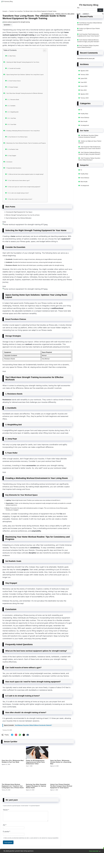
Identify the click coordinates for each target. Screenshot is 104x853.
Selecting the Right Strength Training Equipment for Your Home (23, 62)
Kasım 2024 (83, 86)
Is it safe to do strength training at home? (19, 193)
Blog (78, 14)
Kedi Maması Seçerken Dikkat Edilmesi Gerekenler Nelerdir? (33, 725)
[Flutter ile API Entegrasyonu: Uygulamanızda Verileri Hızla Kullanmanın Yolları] (37, 758)
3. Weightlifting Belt (13, 112)
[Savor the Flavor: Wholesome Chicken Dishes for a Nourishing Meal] (61, 758)
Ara (100, 10)
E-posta (6, 831)
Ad (4, 825)
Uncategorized (84, 125)
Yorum (6, 810)
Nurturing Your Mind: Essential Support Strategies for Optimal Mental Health (36, 786)
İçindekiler (7, 24)
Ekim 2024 (83, 90)
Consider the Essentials (14, 68)
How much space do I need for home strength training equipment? (24, 186)
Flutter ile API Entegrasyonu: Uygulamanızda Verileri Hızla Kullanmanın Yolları (35, 762)
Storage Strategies (13, 87)
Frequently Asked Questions (14, 168)
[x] (23, 734)
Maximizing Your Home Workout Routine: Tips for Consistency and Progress (26, 143)
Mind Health (83, 121)
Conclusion (9, 161)
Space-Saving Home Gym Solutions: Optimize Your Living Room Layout (25, 74)
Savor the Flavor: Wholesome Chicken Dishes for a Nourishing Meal (60, 762)
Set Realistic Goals (13, 149)
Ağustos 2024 (84, 94)
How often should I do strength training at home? (20, 199)
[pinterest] (16, 734)
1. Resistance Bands (14, 99)
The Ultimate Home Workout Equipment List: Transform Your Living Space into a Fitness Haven (13, 786)
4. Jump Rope (12, 118)
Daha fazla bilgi (93, 851)
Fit (81, 109)
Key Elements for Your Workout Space (18, 136)
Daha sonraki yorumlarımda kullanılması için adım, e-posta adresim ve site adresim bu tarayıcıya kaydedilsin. (32, 838)
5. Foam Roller (12, 124)
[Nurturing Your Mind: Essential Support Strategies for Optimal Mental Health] (37, 782)
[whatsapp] (19, 734)
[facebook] (12, 734)
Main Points (13, 56)
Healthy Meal (84, 113)
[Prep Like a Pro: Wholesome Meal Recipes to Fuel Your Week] (13, 758)
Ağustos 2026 (84, 70)
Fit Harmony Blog (88, 5)
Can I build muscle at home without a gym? (19, 180)
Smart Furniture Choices (15, 80)
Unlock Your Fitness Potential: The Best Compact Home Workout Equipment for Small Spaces (61, 786)
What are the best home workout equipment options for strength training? (26, 174)
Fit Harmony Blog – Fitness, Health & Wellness (58, 14)
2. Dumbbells (12, 105)
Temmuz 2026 (84, 74)
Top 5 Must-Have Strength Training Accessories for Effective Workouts (25, 93)
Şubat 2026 (83, 78)
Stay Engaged (12, 155)
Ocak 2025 (83, 82)
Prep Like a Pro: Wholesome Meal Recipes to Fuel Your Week (13, 761)
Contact (86, 14)
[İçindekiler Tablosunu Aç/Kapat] (44, 50)
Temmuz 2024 (84, 98)
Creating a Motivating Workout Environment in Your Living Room (23, 130)
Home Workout (84, 117)
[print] (27, 734)
